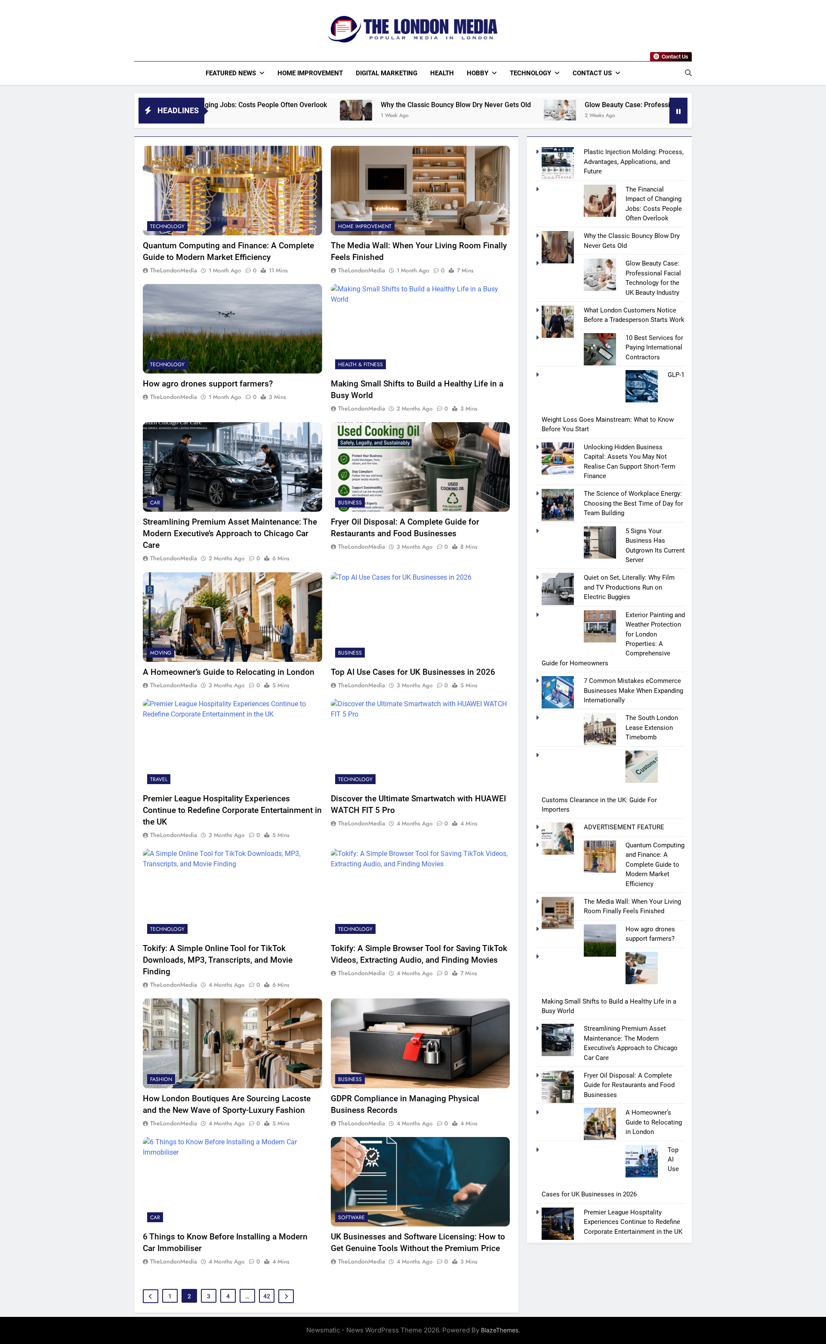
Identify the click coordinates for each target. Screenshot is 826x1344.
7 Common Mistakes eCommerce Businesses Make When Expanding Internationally (633, 690)
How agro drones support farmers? (208, 384)
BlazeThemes (499, 1330)
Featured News (231, 73)
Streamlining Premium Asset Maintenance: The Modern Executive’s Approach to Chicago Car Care (230, 533)
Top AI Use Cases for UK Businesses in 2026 (413, 672)
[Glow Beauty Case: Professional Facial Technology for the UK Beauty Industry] (474, 110)
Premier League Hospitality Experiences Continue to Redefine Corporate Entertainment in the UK (232, 810)
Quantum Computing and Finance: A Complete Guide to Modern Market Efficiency (655, 864)
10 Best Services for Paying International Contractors (654, 347)
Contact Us (592, 73)
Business (350, 503)
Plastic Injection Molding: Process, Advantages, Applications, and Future (634, 161)
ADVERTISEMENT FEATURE (624, 827)
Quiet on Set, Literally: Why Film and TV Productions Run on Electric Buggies (629, 587)
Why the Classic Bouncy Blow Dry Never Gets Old (370, 105)
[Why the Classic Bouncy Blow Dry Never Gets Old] (270, 110)
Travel (158, 779)
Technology (530, 73)
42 (266, 1296)
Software (351, 1217)
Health (442, 73)
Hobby (477, 73)
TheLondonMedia (173, 270)
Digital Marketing (386, 73)
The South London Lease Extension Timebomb (652, 727)
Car (155, 503)
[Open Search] (688, 72)
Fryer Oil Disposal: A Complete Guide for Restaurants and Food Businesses (629, 1085)
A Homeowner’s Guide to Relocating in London (228, 672)
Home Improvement (310, 73)
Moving (160, 653)
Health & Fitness (360, 364)
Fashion (161, 1079)
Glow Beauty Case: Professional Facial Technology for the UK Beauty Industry (618, 105)
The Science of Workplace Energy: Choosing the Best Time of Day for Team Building (633, 503)
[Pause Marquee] (678, 111)
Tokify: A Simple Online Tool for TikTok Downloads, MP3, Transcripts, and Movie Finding (218, 959)
